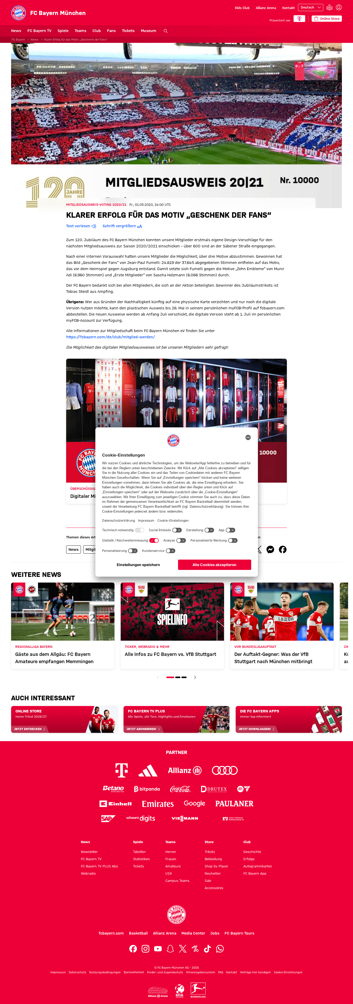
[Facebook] (133, 949)
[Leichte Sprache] (329, 7)
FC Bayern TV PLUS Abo (99, 866)
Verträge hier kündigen (255, 972)
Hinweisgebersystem (200, 972)
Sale (208, 880)
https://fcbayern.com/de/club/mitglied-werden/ (110, 337)
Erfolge (249, 859)
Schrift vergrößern (119, 226)
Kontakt (288, 8)
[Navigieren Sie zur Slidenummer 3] (184, 677)
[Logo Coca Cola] (180, 789)
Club (97, 31)
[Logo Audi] (225, 770)
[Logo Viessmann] (185, 818)
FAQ (220, 972)
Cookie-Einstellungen (288, 972)
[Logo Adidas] (148, 770)
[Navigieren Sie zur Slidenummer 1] (170, 677)
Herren (170, 851)
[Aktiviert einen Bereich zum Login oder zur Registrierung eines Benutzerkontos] (339, 7)
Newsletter (89, 851)
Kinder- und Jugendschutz (165, 972)
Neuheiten (213, 873)
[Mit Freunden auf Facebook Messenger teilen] (270, 549)
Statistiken (141, 859)
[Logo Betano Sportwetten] (113, 789)
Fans (111, 31)
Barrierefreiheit (134, 972)
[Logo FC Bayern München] (176, 914)
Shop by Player (216, 866)
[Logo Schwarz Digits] (140, 818)
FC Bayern (18, 39)
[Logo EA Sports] (243, 789)
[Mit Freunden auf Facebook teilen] (283, 549)
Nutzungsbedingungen (105, 972)
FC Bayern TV (39, 31)
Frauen (170, 859)
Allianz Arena (266, 8)
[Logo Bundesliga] (198, 990)
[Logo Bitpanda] (147, 789)
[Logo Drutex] (214, 789)
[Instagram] (145, 949)
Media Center (193, 933)
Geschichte (252, 851)
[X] (183, 949)
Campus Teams (177, 880)
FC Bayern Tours (239, 933)
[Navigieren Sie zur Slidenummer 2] (177, 677)
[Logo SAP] (108, 818)
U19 (168, 873)
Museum (148, 31)
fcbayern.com (111, 933)
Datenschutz (77, 972)
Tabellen (139, 851)
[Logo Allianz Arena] (157, 992)
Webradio (88, 873)
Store (209, 842)
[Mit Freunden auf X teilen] (258, 549)
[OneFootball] (195, 949)
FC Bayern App (254, 873)
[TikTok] (207, 949)
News (16, 31)
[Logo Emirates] (158, 804)
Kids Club (242, 8)
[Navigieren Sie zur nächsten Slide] (195, 677)
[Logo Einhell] (115, 804)
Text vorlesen (78, 226)
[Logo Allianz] (185, 770)
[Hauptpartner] (299, 18)
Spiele (63, 31)
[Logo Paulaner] (235, 803)
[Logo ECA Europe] (180, 991)
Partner (176, 752)
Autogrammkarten (257, 866)
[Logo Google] (194, 804)
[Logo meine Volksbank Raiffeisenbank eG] (233, 818)
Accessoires (214, 888)
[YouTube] (158, 949)
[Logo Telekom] (121, 770)
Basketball (138, 933)
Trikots (210, 851)
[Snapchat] (170, 949)
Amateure (173, 866)
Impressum (58, 972)
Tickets (128, 31)
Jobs (214, 933)
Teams (80, 31)
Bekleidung (213, 859)
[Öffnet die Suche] (166, 31)
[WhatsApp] (220, 949)
